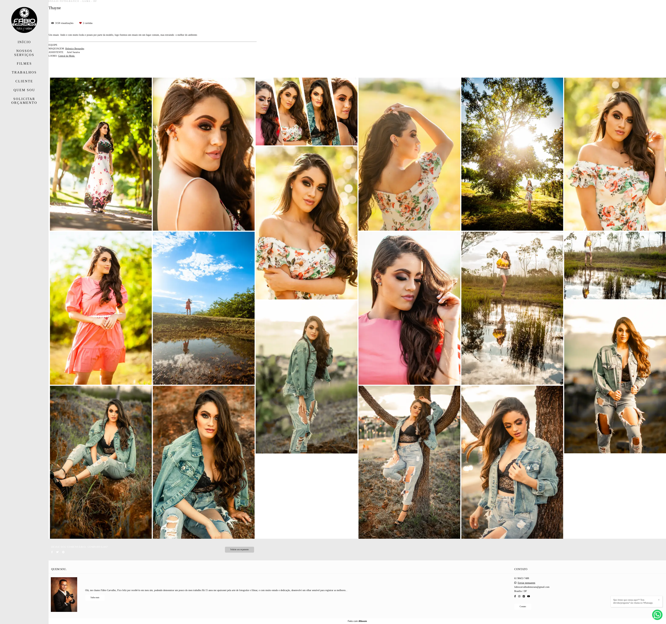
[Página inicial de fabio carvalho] (24, 20)
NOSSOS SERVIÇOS (24, 53)
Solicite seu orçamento (239, 549)
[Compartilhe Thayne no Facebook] (52, 552)
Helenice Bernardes (74, 48)
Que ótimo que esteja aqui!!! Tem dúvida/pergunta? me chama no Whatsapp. (633, 601)
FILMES (24, 63)
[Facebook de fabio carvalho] (515, 596)
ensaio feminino (58, 70)
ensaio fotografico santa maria (154, 70)
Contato (523, 606)
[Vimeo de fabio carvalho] (524, 596)
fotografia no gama (123, 70)
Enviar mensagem (526, 583)
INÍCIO (24, 42)
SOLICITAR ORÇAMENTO (24, 101)
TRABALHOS (24, 72)
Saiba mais (95, 597)
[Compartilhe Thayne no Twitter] (57, 552)
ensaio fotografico (80, 70)
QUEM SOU (24, 90)
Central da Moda (66, 56)
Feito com (357, 621)
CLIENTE (24, 81)
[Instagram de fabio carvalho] (519, 596)
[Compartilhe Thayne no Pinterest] (63, 552)
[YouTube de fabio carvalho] (528, 596)
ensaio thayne (102, 70)
